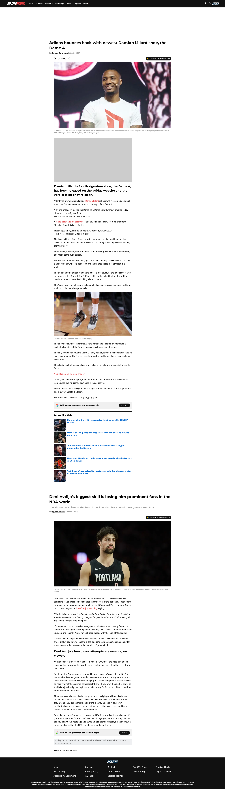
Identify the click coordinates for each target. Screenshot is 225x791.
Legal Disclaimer (163, 771)
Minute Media (41, 782)
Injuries (78, 3)
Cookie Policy (139, 771)
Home (56, 750)
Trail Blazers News (69, 750)
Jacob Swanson (60, 53)
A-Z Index (89, 776)
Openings (89, 767)
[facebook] (205, 3)
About (56, 767)
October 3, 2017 (82, 234)
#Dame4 (81, 230)
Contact (111, 767)
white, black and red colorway (70, 221)
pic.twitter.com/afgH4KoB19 (67, 213)
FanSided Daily (163, 767)
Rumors (39, 3)
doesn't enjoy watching (86, 608)
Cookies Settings (115, 776)
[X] (210, 3)
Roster (69, 3)
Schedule (49, 3)
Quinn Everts (58, 512)
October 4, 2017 (85, 216)
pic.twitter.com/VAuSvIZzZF (98, 230)
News (31, 3)
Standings (59, 3)
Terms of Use (113, 771)
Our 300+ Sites (139, 767)
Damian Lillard (92, 201)
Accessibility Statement (65, 776)
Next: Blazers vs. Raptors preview (69, 374)
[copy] (68, 58)
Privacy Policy (91, 771)
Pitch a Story (59, 771)
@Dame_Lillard (99, 210)
